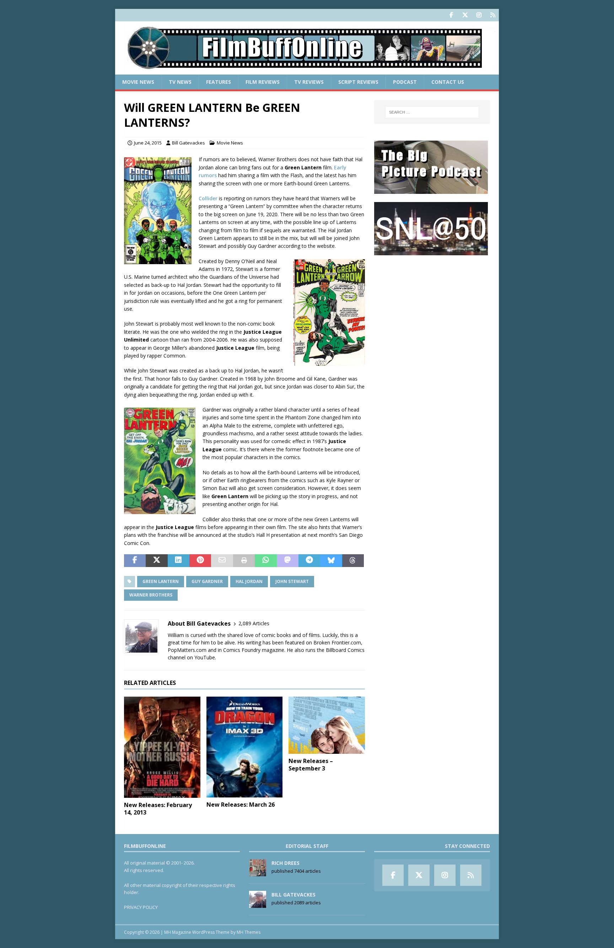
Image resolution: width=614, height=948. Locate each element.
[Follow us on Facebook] (451, 15)
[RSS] (492, 15)
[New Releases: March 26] (244, 747)
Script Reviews (358, 81)
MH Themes (248, 932)
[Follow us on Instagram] (479, 15)
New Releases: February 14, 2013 (158, 808)
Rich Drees (285, 863)
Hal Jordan (249, 581)
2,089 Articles (253, 623)
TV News (180, 81)
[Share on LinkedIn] (178, 560)
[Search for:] (432, 112)
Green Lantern (160, 581)
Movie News (138, 81)
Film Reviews (263, 81)
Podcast (405, 81)
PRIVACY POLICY (141, 907)
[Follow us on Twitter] (465, 15)
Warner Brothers (150, 595)
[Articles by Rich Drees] (257, 872)
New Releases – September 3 (311, 764)
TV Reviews (309, 81)
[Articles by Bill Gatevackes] (257, 904)
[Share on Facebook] (135, 560)
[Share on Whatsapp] (265, 560)
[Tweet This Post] (156, 560)
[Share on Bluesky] (331, 560)
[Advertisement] (432, 307)
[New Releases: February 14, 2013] (162, 747)
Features (218, 81)
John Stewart (292, 581)
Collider (208, 198)
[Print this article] (244, 560)
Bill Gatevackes (188, 143)
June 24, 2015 (148, 143)
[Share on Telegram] (309, 560)
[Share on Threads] (353, 560)
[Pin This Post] (200, 560)
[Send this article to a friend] (222, 560)
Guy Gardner (207, 581)
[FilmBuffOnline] (307, 70)
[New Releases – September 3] (327, 725)
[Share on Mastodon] (287, 560)
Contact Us (447, 81)
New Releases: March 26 (240, 804)
